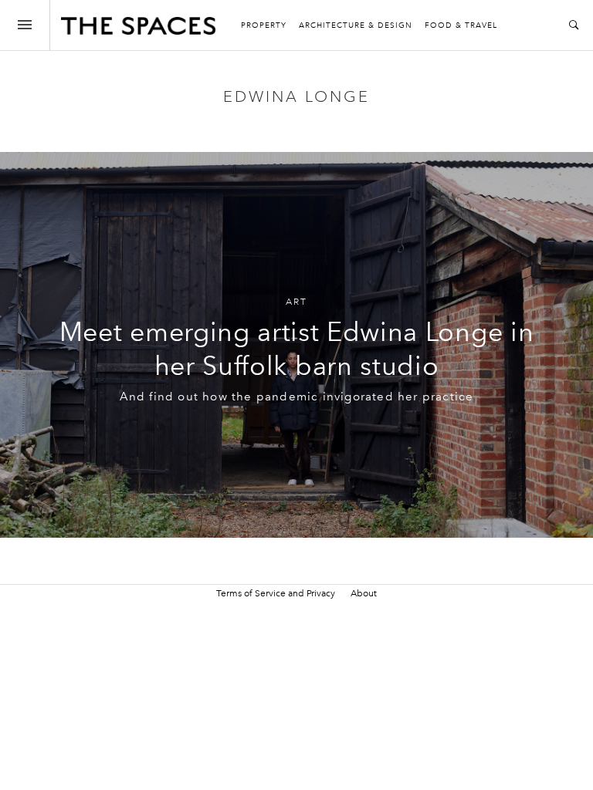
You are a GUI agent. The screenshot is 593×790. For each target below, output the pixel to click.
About (364, 593)
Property (263, 25)
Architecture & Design (355, 25)
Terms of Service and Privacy (275, 593)
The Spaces (138, 29)
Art (296, 302)
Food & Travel (461, 25)
